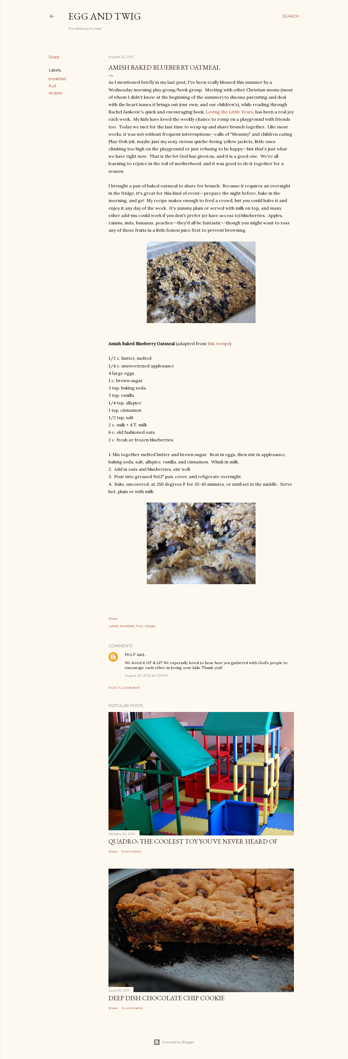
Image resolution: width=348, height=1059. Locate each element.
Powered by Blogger (178, 1042)
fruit (52, 85)
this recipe (218, 343)
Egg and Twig (104, 16)
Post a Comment (124, 688)
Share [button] (54, 57)
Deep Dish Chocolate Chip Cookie (166, 998)
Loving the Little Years (229, 111)
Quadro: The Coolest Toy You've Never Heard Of (192, 841)
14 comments (132, 1008)
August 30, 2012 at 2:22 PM (146, 675)
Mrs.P (130, 654)
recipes (55, 93)
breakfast (57, 78)
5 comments (131, 851)
